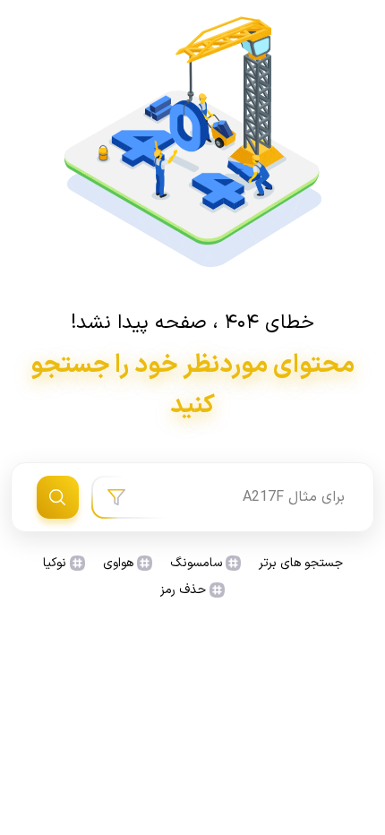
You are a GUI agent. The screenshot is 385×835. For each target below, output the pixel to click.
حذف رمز (183, 590)
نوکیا (54, 563)
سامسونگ (196, 563)
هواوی (118, 563)
